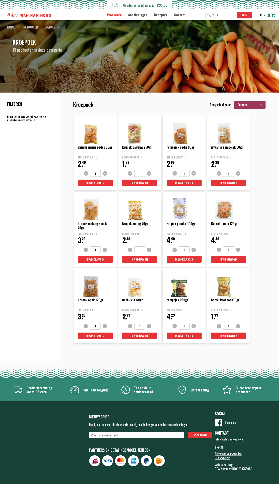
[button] (262, 15)
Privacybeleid (222, 458)
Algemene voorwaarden (228, 454)
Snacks (50, 27)
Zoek (244, 15)
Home (11, 27)
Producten (29, 27)
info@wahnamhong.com (229, 439)
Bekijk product (86, 157)
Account (269, 15)
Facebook (230, 422)
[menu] (146, 14)
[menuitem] (114, 14)
